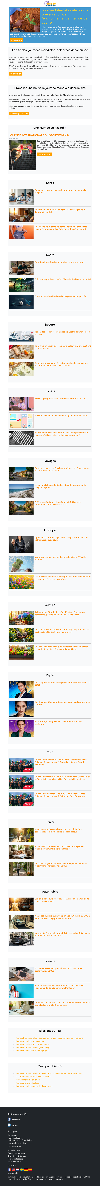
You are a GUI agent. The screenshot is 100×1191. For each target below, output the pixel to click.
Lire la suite (43, 154)
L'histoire (14, 73)
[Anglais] (13, 1170)
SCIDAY (85, 1177)
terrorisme (20, 1179)
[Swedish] (22, 1170)
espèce (66, 1177)
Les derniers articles (17, 1143)
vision (41, 1177)
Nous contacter (14, 1161)
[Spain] (30, 1170)
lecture (11, 1179)
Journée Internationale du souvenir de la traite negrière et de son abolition (49, 1073)
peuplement (28, 1177)
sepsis (18, 1177)
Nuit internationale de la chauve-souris (33, 1076)
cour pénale (38, 1179)
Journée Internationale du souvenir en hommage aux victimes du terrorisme (49, 1038)
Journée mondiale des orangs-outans (32, 1044)
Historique (12, 1135)
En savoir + (17, 40)
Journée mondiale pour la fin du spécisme (34, 1086)
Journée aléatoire (15, 1159)
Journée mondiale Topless (27, 1083)
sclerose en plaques (54, 1179)
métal (28, 1179)
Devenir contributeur (17, 1156)
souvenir (58, 1177)
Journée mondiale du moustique (30, 1041)
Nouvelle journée (18, 113)
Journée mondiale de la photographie (32, 1050)
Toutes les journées (16, 1153)
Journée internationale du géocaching (32, 1047)
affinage (49, 1177)
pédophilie (76, 1177)
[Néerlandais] (18, 1170)
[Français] (9, 1170)
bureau (11, 1177)
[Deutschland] (26, 1170)
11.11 (36, 1177)
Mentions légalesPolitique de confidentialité (20, 1139)
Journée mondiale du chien (28, 1080)
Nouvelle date (14, 1150)
